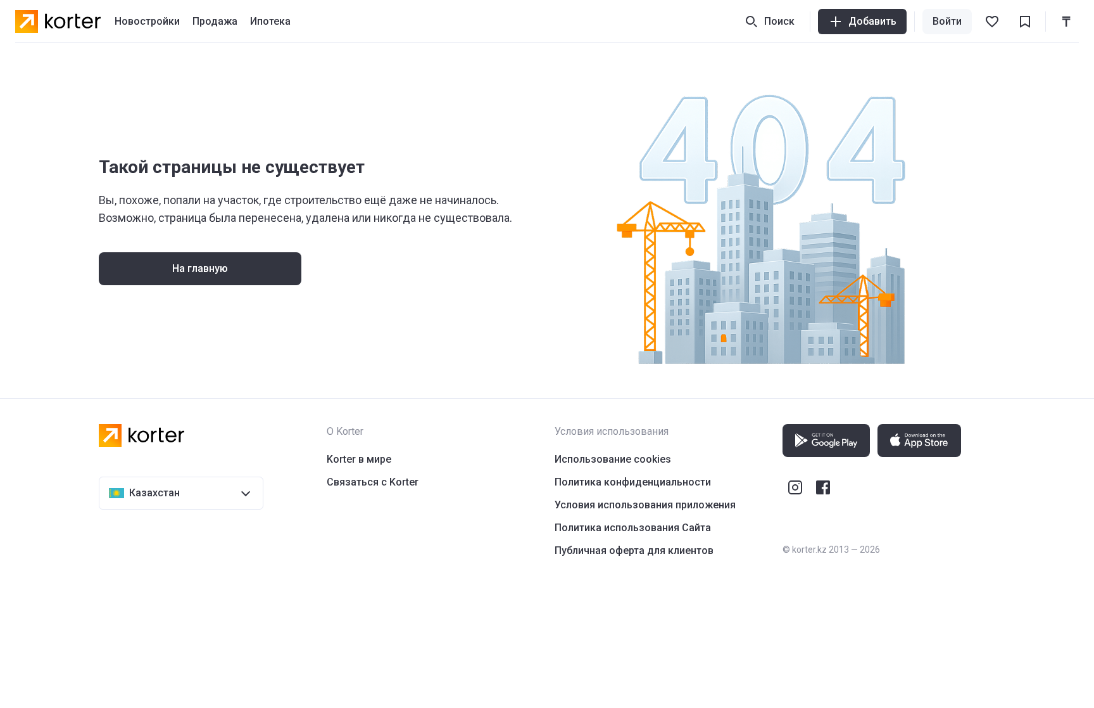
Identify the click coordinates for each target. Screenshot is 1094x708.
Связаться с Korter (372, 482)
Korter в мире (359, 459)
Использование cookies (613, 459)
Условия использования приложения (645, 505)
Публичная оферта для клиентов (634, 550)
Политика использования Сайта (633, 528)
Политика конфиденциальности (633, 482)
